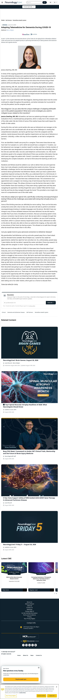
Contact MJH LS (29, 611)
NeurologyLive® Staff (10, 456)
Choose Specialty (28, 6)
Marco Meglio (16, 363)
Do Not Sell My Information (29, 613)
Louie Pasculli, (8, 363)
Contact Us (29, 607)
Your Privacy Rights (29, 618)
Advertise (29, 609)
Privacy (29, 617)
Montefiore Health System (41, 312)
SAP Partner (9, 20)
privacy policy (32, 306)
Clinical (4, 312)
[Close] (56, 687)
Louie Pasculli (8, 503)
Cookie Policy (22, 692)
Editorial (29, 606)
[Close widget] (38, 667)
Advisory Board (29, 604)
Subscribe (50, 302)
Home (2, 20)
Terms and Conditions (29, 615)
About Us (29, 602)
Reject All (52, 695)
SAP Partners (29, 312)
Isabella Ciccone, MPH (10, 409)
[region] (29, 691)
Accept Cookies (41, 695)
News (31, 655)
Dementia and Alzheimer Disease (16, 312)
